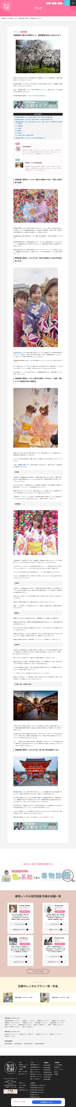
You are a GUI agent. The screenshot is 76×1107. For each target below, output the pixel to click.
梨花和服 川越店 (46, 1077)
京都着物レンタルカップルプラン (12, 1022)
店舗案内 (46, 1062)
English (48, 3)
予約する (67, 4)
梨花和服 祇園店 (58, 906)
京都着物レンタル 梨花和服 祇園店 (33, 163)
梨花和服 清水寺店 (59, 938)
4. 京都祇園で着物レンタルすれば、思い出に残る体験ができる (29, 138)
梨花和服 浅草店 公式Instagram (37, 1087)
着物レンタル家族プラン (28, 1026)
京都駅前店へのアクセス (19, 930)
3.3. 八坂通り (18, 128)
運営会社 (56, 1072)
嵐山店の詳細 (25, 944)
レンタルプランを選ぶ (38, 971)
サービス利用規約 (58, 1064)
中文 (54, 3)
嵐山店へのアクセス (19, 962)
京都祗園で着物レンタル (19, 84)
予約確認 (21, 1069)
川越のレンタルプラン (35, 1069)
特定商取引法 (57, 1067)
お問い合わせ (21, 1087)
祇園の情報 (23, 32)
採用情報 (56, 1074)
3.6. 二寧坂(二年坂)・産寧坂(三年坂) (24, 135)
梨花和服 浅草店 (46, 1065)
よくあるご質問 (22, 1085)
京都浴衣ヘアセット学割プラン (26, 1034)
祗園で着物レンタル (25, 465)
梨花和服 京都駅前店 (24, 906)
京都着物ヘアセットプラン (43, 1020)
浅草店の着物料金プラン (35, 1067)
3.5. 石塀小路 (18, 133)
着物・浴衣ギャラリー (23, 1074)
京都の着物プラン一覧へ (47, 1102)
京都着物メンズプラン (27, 1022)
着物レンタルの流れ (23, 1071)
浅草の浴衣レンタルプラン (36, 1074)
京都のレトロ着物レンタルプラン (12, 1026)
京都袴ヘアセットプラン (10, 1024)
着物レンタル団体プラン (39, 1024)
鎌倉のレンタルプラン (35, 1072)
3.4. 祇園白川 (18, 130)
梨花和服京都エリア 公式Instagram (37, 1085)
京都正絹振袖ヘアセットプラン (57, 1022)
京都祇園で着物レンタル (19, 228)
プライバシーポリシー (59, 1069)
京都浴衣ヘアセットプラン (11, 1034)
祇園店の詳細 (60, 911)
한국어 (60, 3)
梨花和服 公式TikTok (34, 1094)
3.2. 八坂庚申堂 (19, 126)
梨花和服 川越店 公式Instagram (37, 1090)
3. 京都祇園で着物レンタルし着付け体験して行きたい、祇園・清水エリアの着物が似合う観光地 (38, 122)
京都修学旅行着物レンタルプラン (12, 1020)
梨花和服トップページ (23, 1064)
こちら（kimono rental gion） (38, 95)
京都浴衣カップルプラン (42, 1034)
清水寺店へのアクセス (54, 962)
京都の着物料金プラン (35, 1064)
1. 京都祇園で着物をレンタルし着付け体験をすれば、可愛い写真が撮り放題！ (33, 117)
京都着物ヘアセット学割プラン (59, 1020)
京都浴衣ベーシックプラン (56, 1034)
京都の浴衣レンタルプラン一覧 (12, 1031)
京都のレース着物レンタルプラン (55, 1024)
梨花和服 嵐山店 (23, 938)
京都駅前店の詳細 (25, 911)
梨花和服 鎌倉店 (46, 1079)
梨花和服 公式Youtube (35, 1097)
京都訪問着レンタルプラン (41, 1022)
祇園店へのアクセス (54, 930)
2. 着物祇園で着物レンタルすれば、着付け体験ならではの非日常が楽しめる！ (33, 119)
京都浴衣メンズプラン (10, 1036)
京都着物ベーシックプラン (28, 1020)
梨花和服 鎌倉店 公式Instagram (37, 1092)
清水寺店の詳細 (59, 944)
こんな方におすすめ (19, 924)
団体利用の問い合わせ (23, 1090)
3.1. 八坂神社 (18, 123)
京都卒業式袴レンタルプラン (25, 1024)
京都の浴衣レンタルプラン (36, 1076)
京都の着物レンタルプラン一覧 (12, 1018)
